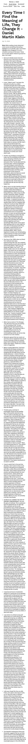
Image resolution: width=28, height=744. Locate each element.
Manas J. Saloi (14, 2)
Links (23, 6)
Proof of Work (7, 6)
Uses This (17, 6)
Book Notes (12, 4)
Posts (5, 4)
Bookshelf (21, 4)
